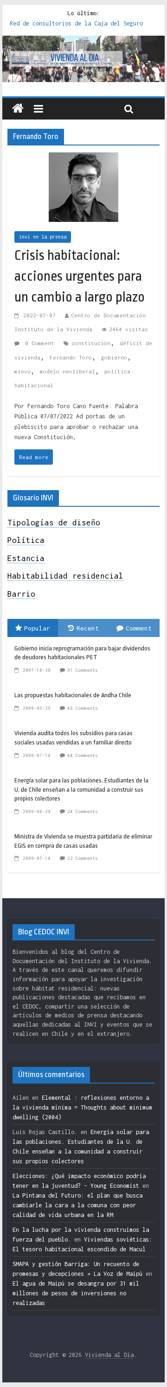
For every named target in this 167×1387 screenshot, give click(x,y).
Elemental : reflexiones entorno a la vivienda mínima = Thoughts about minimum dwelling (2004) (82, 1107)
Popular (37, 628)
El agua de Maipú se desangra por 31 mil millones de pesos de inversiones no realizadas (76, 1293)
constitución (90, 343)
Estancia (26, 558)
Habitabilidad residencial (65, 575)
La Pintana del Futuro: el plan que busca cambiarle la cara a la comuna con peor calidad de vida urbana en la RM (77, 1205)
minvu (22, 371)
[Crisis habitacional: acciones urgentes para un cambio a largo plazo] (83, 159)
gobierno (114, 357)
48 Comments (82, 708)
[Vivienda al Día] (17, 109)
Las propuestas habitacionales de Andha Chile (72, 695)
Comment (139, 628)
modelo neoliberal (67, 371)
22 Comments (82, 858)
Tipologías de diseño (53, 522)
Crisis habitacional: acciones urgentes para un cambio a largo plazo (79, 276)
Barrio (21, 594)
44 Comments (82, 755)
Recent (88, 628)
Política (26, 540)
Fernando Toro (71, 357)
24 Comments (82, 811)
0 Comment (38, 343)
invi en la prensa (42, 237)
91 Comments (82, 670)
